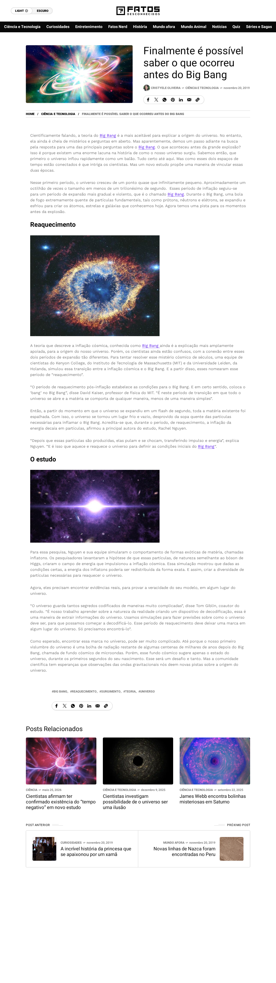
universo (147, 691)
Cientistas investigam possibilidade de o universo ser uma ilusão (135, 802)
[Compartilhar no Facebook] (148, 100)
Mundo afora (173, 842)
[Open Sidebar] (263, 49)
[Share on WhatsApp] (164, 100)
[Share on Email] (189, 100)
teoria (130, 691)
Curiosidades (71, 842)
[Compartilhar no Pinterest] (173, 100)
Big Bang (108, 135)
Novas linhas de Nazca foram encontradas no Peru (184, 851)
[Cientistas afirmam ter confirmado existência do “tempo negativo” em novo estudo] (61, 760)
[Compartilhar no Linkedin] (181, 100)
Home (30, 114)
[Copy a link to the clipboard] (197, 100)
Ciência (31, 790)
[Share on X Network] (156, 100)
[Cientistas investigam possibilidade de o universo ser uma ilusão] (138, 760)
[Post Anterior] (44, 849)
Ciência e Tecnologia (202, 88)
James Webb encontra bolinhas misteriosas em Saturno (213, 799)
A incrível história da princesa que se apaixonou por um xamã (96, 851)
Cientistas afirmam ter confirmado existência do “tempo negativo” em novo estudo (61, 802)
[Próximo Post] (231, 849)
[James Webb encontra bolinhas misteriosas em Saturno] (215, 760)
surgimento (111, 691)
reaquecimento (84, 691)
